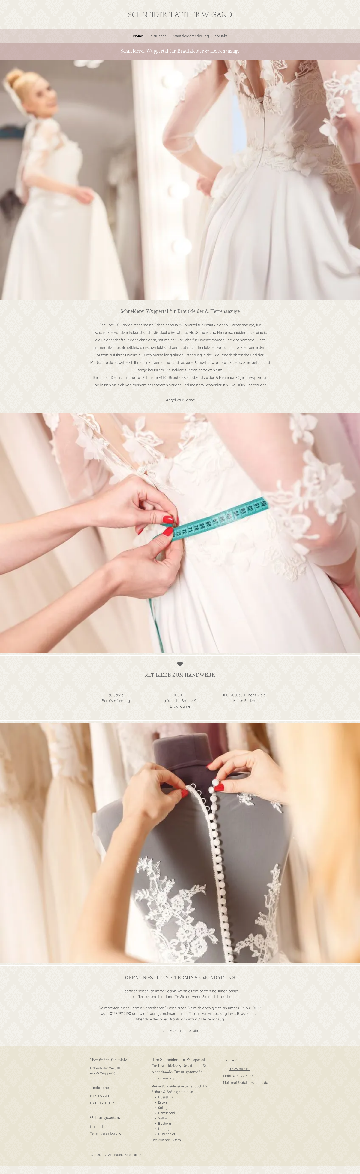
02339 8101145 (239, 1069)
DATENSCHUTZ (102, 1103)
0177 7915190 (243, 1076)
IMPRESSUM (99, 1096)
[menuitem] (138, 36)
